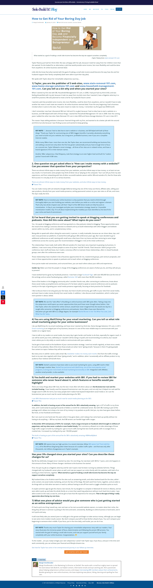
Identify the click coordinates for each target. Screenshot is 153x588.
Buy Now (119, 9)
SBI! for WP (96, 9)
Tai (102, 9)
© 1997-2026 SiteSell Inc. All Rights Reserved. (54, 583)
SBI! (90, 9)
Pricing (112, 9)
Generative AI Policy (81, 583)
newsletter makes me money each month (82, 354)
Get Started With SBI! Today (76, 552)
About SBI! (91, 583)
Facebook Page (87, 275)
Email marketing (38, 328)
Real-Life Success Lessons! (65, 22)
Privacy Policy (70, 583)
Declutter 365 (73, 277)
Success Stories (77, 22)
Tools (106, 9)
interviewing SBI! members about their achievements (98, 570)
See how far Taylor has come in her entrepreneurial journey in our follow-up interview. (63, 547)
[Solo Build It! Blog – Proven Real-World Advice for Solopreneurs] (44, 8)
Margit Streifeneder (46, 563)
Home (85, 9)
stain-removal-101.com (112, 58)
